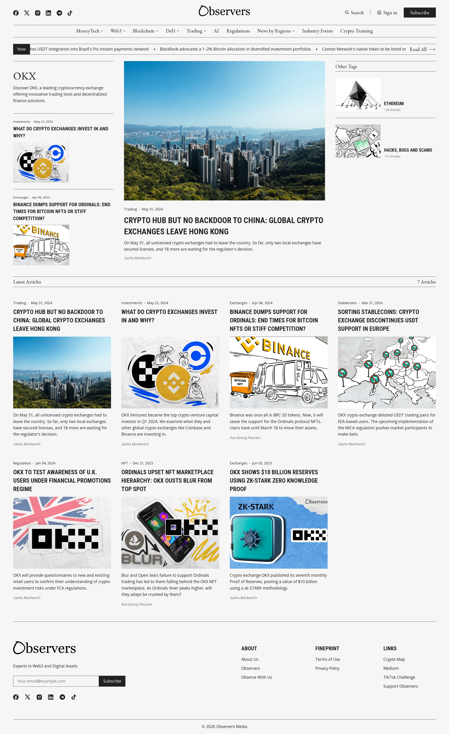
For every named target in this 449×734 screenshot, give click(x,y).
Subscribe (419, 12)
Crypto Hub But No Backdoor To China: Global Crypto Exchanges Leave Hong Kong (223, 226)
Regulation (22, 463)
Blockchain (144, 30)
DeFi (170, 30)
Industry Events (317, 30)
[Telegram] (59, 13)
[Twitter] (26, 13)
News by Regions (274, 30)
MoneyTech (87, 30)
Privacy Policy (327, 668)
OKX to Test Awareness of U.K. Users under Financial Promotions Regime (62, 480)
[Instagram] (37, 13)
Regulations (238, 30)
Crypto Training (356, 30)
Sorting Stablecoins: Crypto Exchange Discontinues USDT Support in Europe (378, 320)
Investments (21, 121)
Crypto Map (394, 659)
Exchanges (20, 197)
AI (216, 30)
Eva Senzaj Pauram (245, 437)
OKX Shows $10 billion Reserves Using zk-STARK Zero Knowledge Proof (274, 480)
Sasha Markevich (137, 258)
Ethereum (394, 103)
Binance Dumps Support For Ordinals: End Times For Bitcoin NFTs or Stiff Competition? (61, 211)
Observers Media (231, 726)
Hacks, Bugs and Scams (408, 150)
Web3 (116, 30)
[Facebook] (16, 13)
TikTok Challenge (399, 677)
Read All (418, 49)
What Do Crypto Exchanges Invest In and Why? (60, 132)
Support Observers (400, 686)
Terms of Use (327, 659)
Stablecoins (347, 303)
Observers (250, 668)
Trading (194, 30)
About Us (249, 659)
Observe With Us (256, 677)
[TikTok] (70, 13)
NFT (124, 463)
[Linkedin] (48, 13)
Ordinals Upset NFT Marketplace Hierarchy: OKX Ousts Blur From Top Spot (167, 480)
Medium (391, 668)
